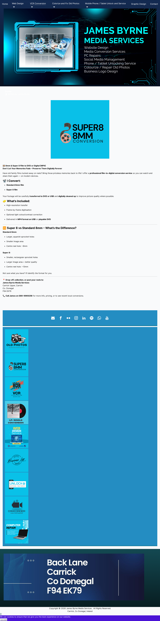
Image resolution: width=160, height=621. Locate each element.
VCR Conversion (38, 3)
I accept (3, 619)
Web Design (18, 3)
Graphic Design (138, 4)
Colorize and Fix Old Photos (65, 3)
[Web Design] (13, 7)
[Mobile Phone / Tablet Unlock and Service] (86, 7)
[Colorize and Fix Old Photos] (53, 7)
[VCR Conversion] (31, 7)
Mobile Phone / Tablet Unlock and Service (105, 3)
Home (5, 4)
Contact (154, 4)
